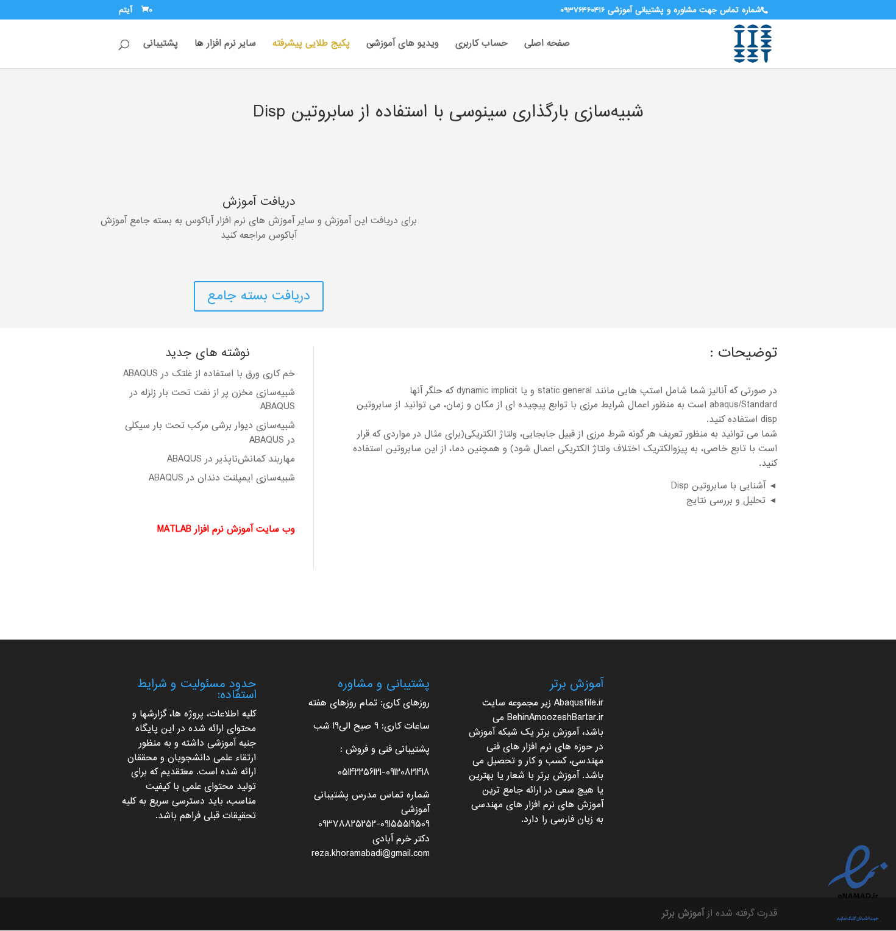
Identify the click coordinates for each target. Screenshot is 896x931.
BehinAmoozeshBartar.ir (555, 718)
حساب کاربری (481, 46)
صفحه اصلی (547, 46)
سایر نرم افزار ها (225, 46)
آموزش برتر (558, 732)
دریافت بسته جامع (258, 296)
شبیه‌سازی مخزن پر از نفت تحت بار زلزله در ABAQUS (212, 400)
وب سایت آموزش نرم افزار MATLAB (226, 529)
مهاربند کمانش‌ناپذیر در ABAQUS (231, 459)
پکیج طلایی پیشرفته (311, 46)
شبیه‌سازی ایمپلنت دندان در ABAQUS (222, 478)
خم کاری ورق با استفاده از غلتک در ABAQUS (209, 374)
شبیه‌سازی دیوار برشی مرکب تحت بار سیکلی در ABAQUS (210, 433)
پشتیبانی (160, 46)
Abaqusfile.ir (578, 703)
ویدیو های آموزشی (402, 46)
